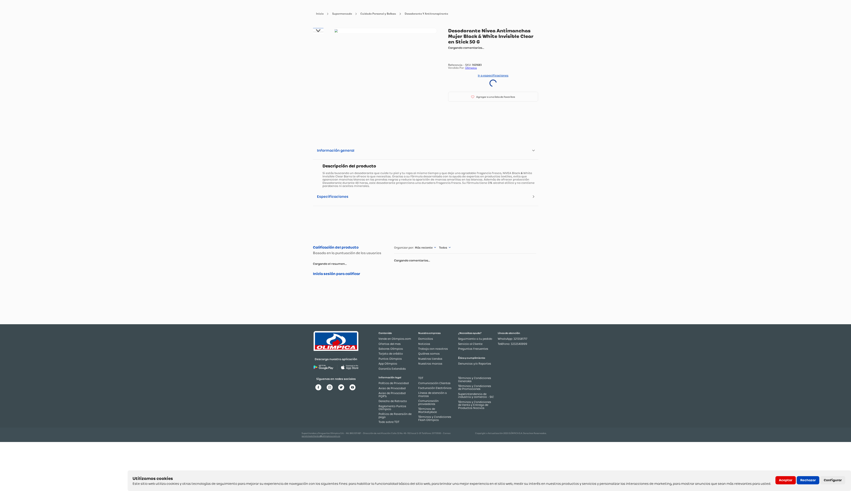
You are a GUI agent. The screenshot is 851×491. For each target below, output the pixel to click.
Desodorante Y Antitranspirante (426, 13)
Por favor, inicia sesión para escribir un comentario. (349, 274)
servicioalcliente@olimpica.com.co (321, 436)
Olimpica (471, 67)
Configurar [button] (833, 480)
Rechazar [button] (808, 480)
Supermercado (342, 13)
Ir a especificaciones (493, 75)
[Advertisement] (425, 225)
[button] (493, 97)
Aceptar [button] (785, 480)
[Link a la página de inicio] (320, 13)
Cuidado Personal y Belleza (378, 13)
